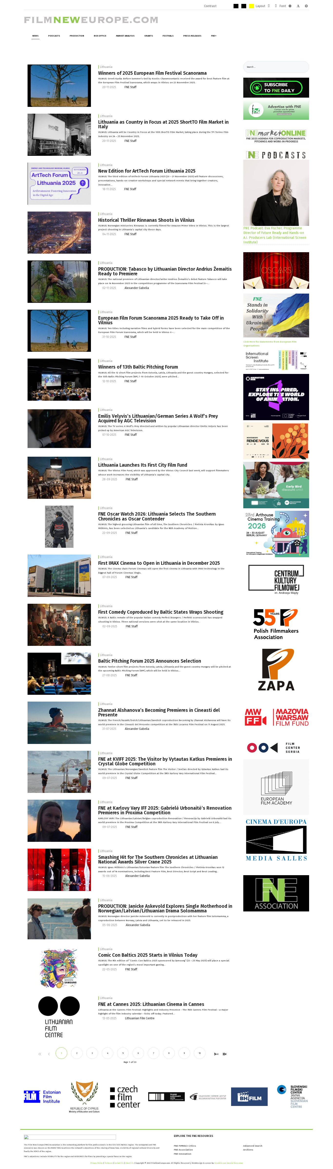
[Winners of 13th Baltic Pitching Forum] (59, 379)
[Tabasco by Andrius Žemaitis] (59, 85)
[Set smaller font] (290, 6)
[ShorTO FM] (59, 134)
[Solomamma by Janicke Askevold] (59, 918)
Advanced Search (252, 1145)
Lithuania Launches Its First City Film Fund (142, 465)
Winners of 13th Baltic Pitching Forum (138, 367)
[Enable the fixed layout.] (268, 6)
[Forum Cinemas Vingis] (59, 575)
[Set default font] (298, 6)
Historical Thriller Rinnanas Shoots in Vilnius (146, 220)
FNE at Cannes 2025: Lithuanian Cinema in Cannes (151, 1004)
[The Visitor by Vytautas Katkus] (59, 771)
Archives (248, 1149)
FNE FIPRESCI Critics (185, 1145)
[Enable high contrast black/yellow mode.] (243, 6)
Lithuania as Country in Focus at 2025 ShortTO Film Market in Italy (163, 124)
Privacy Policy (96, 1163)
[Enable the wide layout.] (276, 6)
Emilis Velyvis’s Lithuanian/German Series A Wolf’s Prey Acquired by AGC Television (158, 418)
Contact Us (119, 1163)
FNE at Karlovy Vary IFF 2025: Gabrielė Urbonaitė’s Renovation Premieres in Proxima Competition (165, 810)
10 (200, 1053)
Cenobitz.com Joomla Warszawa (228, 1163)
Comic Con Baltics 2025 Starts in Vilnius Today (147, 955)
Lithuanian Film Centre (140, 1018)
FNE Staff (131, 87)
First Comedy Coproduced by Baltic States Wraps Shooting (160, 612)
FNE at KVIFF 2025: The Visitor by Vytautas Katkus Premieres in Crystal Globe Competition (165, 761)
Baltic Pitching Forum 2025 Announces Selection (149, 661)
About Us (129, 1163)
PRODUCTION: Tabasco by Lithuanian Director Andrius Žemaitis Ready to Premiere (165, 271)
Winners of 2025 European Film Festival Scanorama (152, 73)
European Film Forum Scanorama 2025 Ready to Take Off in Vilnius (161, 320)
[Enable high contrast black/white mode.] (236, 6)
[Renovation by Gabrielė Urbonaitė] (59, 820)
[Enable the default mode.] (220, 6)
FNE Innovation (182, 1153)
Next (214, 1054)
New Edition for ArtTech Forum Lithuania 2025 (147, 171)
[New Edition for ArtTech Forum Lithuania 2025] (59, 183)
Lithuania (106, 67)
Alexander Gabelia (137, 288)
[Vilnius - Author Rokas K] (59, 232)
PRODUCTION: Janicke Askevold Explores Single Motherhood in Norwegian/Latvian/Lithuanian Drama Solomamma (165, 908)
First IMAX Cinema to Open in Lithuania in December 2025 (159, 563)
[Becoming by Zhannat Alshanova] (59, 722)
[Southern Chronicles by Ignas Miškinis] (59, 526)
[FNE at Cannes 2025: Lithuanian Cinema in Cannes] (59, 1016)
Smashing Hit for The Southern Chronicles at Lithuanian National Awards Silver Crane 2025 (158, 859)
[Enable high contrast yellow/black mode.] (251, 6)
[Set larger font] (306, 6)
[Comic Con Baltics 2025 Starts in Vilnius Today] (59, 967)
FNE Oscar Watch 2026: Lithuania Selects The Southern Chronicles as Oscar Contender (157, 516)
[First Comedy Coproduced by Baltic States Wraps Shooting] (59, 624)
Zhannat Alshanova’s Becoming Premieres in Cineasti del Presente (159, 712)
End (224, 1054)
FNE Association (183, 1149)
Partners (108, 1163)
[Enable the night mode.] (228, 6)
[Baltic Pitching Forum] (59, 673)
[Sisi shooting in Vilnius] (59, 477)
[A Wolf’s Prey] (59, 428)
